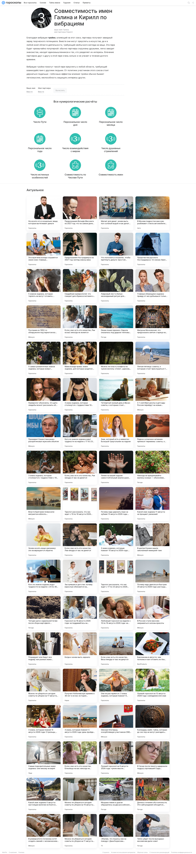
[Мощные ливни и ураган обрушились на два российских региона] (116, 795)
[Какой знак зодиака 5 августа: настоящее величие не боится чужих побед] (44, 795)
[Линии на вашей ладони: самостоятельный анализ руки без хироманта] (116, 468)
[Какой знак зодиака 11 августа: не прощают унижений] (152, 504)
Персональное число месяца (111, 123)
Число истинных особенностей (40, 176)
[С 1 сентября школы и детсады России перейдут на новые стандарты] (152, 395)
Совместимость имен (111, 174)
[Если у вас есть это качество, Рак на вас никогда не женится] (80, 322)
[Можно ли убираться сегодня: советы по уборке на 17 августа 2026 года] (44, 686)
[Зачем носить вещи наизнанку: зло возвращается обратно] (44, 540)
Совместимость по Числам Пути (75, 176)
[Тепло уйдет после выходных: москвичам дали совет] (152, 831)
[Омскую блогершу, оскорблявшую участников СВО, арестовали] (116, 722)
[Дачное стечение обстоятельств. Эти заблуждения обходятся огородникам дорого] (152, 795)
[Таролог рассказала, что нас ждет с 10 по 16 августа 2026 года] (80, 504)
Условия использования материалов (123, 852)
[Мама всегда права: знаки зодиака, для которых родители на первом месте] (80, 359)
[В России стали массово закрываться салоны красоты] (152, 613)
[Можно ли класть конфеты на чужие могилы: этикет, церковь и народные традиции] (116, 359)
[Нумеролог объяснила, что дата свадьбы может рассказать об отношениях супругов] (44, 395)
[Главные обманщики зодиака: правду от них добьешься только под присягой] (152, 286)
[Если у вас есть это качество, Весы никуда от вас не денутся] (116, 649)
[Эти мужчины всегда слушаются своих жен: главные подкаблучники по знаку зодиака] (44, 250)
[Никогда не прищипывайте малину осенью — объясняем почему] (152, 468)
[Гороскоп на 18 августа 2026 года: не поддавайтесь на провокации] (80, 613)
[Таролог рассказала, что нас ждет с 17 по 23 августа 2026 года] (116, 577)
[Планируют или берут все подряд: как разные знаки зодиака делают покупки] (44, 649)
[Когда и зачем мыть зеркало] (80, 649)
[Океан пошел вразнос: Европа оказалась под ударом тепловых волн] (116, 322)
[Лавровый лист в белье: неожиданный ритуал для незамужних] (116, 286)
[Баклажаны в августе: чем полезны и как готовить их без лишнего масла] (152, 649)
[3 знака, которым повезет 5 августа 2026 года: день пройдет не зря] (80, 722)
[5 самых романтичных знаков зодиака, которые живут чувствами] (44, 359)
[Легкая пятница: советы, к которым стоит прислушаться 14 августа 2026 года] (152, 359)
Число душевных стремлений (110, 150)
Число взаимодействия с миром (75, 150)
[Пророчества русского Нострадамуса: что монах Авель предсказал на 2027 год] (152, 250)
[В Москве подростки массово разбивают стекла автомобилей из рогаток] (152, 213)
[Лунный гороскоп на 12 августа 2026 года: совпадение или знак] (152, 686)
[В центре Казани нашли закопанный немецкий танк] (152, 540)
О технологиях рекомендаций (159, 852)
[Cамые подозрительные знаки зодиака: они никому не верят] (44, 758)
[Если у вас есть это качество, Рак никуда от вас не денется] (80, 468)
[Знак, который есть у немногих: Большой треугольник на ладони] (116, 431)
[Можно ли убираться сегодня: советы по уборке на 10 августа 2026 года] (80, 795)
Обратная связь (142, 852)
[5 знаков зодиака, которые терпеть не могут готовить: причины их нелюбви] (44, 286)
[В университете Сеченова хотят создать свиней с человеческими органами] (44, 831)
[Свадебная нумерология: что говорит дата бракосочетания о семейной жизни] (80, 286)
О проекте (106, 852)
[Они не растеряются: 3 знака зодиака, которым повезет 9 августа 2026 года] (116, 686)
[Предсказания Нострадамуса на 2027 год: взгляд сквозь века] (80, 250)
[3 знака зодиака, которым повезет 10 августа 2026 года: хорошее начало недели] (116, 540)
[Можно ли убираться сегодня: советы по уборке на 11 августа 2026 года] (80, 831)
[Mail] (3, 2)
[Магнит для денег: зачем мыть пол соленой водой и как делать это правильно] (116, 213)
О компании (13, 852)
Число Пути (39, 122)
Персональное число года (40, 150)
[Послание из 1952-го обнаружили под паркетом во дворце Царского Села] (44, 322)
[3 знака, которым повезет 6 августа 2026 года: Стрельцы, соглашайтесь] (44, 722)
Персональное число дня (75, 123)
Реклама (21, 852)
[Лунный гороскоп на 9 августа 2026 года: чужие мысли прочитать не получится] (116, 758)
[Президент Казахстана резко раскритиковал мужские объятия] (44, 431)
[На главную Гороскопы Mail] (13, 2)
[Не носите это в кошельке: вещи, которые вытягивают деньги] (44, 213)
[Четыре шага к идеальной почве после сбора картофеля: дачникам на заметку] (44, 613)
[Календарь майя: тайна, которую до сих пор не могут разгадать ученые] (152, 722)
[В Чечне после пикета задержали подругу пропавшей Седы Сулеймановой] (152, 758)
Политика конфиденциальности (181, 852)
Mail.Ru (4, 852)
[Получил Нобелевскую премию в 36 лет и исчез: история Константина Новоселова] (80, 686)
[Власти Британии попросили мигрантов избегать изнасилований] (44, 504)
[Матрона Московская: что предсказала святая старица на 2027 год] (152, 322)
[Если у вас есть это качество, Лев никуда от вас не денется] (80, 540)
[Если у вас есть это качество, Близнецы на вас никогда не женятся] (80, 758)
